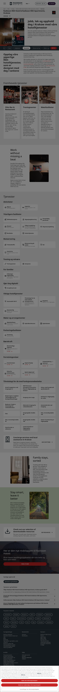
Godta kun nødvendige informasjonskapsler (29, 685)
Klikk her (39, 673)
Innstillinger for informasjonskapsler (29, 689)
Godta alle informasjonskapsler (30, 680)
